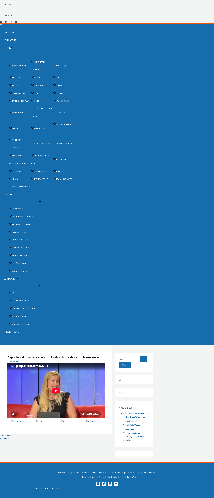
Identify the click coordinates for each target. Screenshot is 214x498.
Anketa (7, 340)
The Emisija (16, 171)
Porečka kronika (19, 263)
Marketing (9, 16)
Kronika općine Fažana (21, 224)
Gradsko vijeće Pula (20, 101)
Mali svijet (16, 128)
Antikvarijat (10, 279)
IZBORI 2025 (60, 113)
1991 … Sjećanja (62, 66)
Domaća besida (18, 93)
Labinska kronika (19, 232)
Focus (14, 293)
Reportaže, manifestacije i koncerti (19, 159)
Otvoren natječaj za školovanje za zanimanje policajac (133, 436)
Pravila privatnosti (90, 477)
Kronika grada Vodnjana (22, 216)
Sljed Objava (6, 438)
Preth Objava (6, 435)
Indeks (37, 101)
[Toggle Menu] (40, 55)
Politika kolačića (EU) (127, 477)
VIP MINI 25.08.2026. (131, 425)
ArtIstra (15, 85)
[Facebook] (1, 22)
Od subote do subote (21, 301)
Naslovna (9, 32)
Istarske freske (62, 101)
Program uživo (11, 332)
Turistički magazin (64, 171)
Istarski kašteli (18, 113)
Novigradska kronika (21, 248)
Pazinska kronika (19, 255)
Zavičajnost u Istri (64, 179)
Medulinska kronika (20, 240)
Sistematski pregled (20, 324)
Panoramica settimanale (15, 144)
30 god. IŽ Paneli (19, 66)
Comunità (60, 85)
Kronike (8, 194)
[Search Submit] (143, 359)
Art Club (38, 77)
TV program (10, 40)
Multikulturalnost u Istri (64, 128)
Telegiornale (62, 159)
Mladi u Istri (39, 128)
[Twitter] (6, 22)
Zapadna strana (41, 179)
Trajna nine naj (40, 171)
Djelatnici (8, 10)
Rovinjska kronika (19, 271)
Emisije (7, 48)
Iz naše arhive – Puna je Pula (41, 113)
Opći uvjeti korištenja (108, 477)
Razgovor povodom (64, 144)
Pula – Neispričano (42, 144)
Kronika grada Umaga (21, 209)
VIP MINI (15, 179)
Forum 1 (59, 93)
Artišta (59, 77)
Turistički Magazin (131, 421)
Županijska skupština (21, 187)
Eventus (37, 93)
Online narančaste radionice (24, 308)
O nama (7, 4)
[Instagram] (11, 22)
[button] (12, 48)
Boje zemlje (39, 85)
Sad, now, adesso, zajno (40, 159)
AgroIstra (16, 77)
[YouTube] (16, 22)
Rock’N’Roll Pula (19, 316)
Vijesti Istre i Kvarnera (38, 66)
